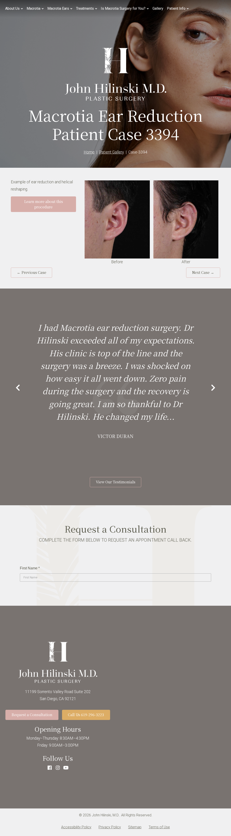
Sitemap (134, 827)
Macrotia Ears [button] (58, 8)
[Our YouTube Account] (66, 768)
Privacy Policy (110, 827)
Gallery (157, 8)
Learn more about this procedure (43, 204)
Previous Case (31, 272)
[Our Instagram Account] (58, 768)
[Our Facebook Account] (50, 768)
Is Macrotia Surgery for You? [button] (123, 8)
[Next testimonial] (213, 388)
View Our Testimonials (115, 481)
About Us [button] (12, 8)
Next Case (203, 272)
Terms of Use (159, 827)
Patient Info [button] (176, 8)
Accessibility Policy (76, 827)
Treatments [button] (85, 8)
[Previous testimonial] (17, 388)
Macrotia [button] (33, 8)
